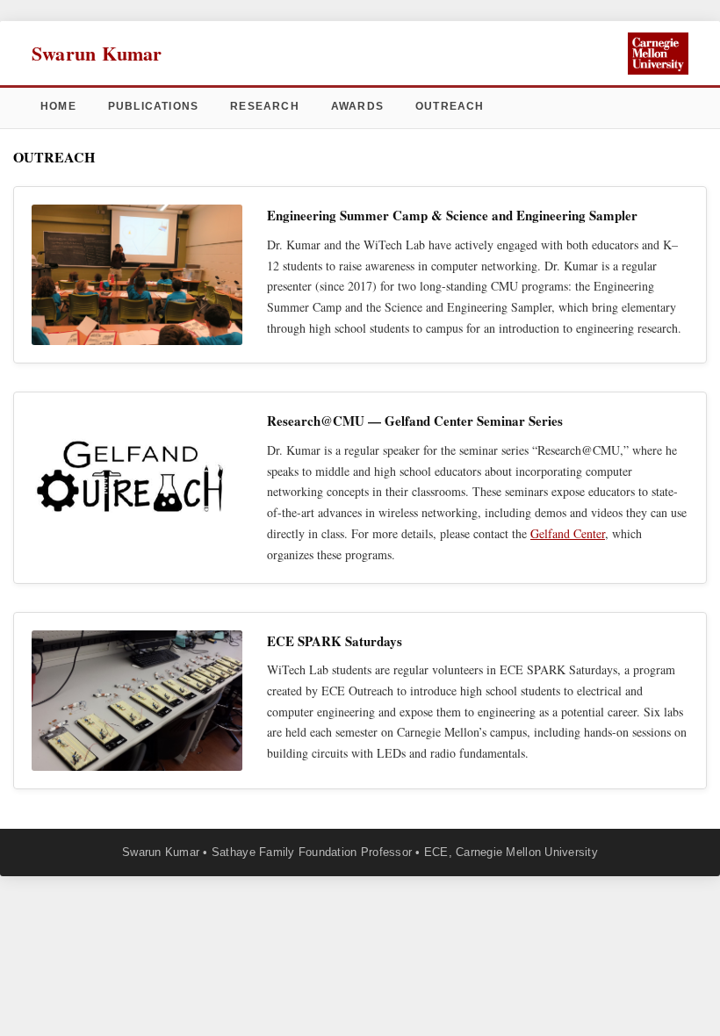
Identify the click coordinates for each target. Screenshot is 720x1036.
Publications (153, 106)
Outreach (450, 106)
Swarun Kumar (97, 53)
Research (264, 106)
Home (58, 106)
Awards (357, 106)
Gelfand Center (567, 533)
